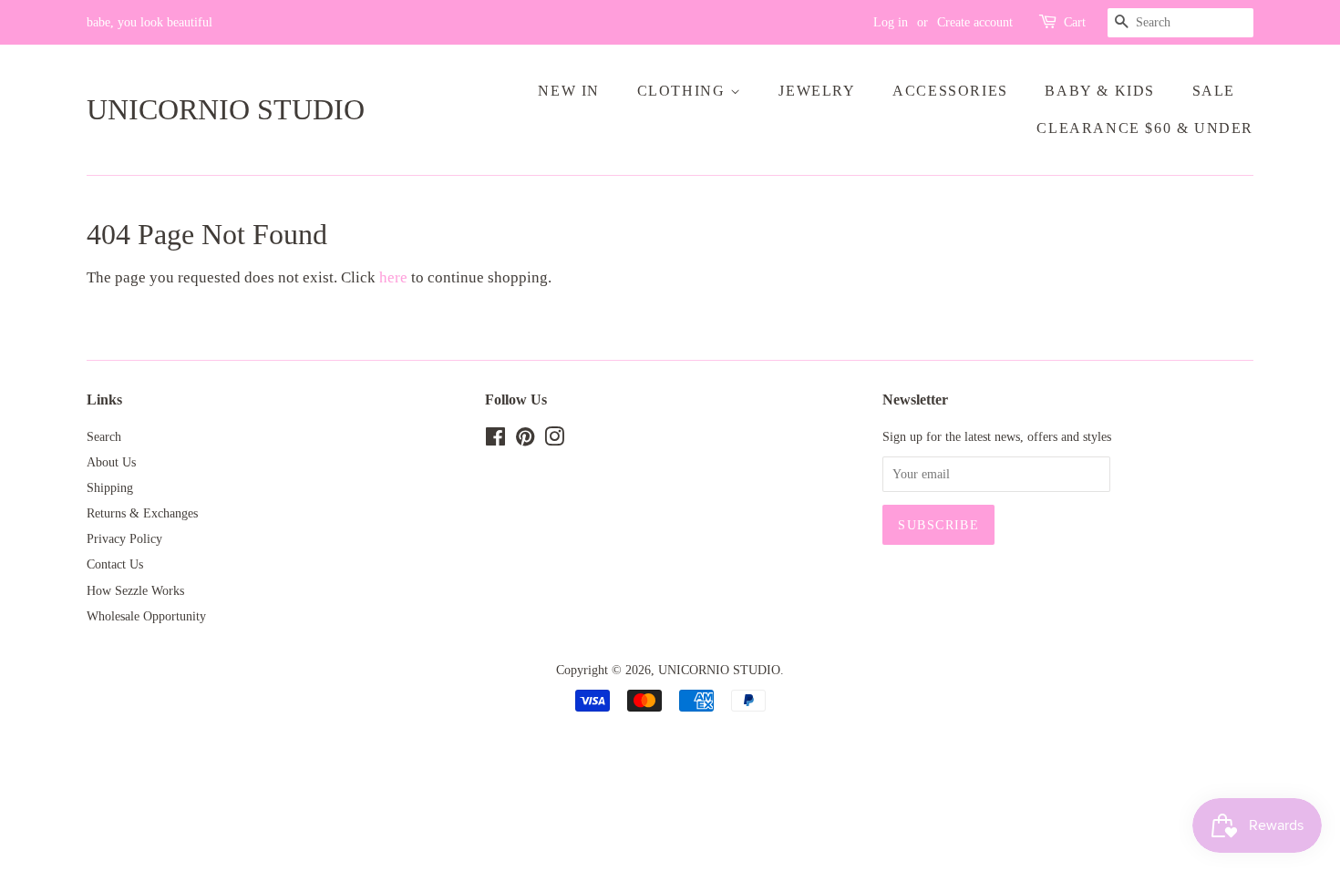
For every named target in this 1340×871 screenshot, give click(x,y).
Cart (1075, 22)
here (393, 277)
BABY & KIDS (1100, 90)
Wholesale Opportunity (146, 616)
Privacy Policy (124, 538)
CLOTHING (683, 90)
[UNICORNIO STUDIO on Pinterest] (525, 440)
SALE (1213, 90)
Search (104, 436)
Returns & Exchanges (142, 513)
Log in (890, 22)
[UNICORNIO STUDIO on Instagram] (554, 440)
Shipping (110, 487)
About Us (111, 462)
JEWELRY (816, 90)
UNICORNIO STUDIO (226, 109)
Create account (975, 22)
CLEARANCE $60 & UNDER (1144, 128)
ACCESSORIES (950, 90)
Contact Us (115, 564)
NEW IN (569, 90)
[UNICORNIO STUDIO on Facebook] (495, 440)
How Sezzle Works (135, 590)
